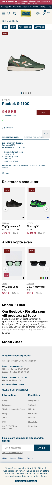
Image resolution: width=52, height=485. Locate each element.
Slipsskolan (33, 422)
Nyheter (5, 401)
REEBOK (6, 100)
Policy (4, 413)
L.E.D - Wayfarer (36, 286)
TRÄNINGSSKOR (25, 27)
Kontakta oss (33, 401)
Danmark (14, 458)
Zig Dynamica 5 (11, 226)
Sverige (30, 458)
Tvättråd (32, 405)
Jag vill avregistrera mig (12, 452)
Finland (22, 458)
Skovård (31, 418)
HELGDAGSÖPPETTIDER (13, 384)
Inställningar (20, 481)
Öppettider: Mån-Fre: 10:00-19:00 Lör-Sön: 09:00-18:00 (26, 7)
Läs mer (43, 476)
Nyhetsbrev (33, 426)
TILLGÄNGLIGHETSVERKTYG (15, 390)
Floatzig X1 (33, 226)
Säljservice (6, 405)
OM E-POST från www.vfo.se (9, 427)
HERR (5, 27)
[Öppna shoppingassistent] (13, 13)
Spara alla (32, 481)
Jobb (4, 418)
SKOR (13, 27)
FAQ (4, 422)
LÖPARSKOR (39, 27)
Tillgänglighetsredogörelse (13, 409)
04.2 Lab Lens (10, 286)
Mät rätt (31, 409)
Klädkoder (32, 413)
